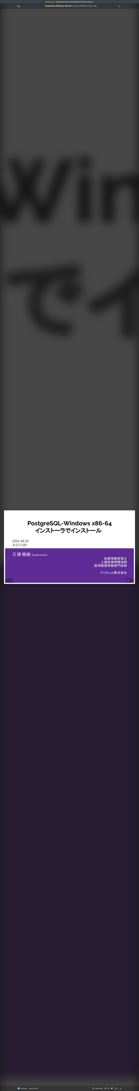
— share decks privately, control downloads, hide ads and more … (69, 1)
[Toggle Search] (119, 6)
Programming (98, 1088)
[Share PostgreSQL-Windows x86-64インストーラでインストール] (112, 1088)
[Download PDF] (121, 1088)
